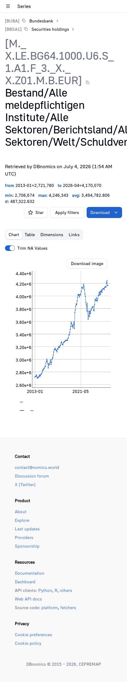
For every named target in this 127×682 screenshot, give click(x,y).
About (21, 511)
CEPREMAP (90, 664)
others (66, 590)
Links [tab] (74, 234)
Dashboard (25, 581)
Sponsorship (27, 546)
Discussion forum (32, 475)
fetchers (68, 607)
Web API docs (28, 598)
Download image (87, 263)
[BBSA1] (13, 29)
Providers (24, 537)
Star (39, 212)
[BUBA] (12, 20)
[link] (29, 21)
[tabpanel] (63, 335)
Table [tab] (30, 234)
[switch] (10, 248)
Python (45, 590)
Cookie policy (28, 643)
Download (100, 212)
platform (49, 607)
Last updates (27, 528)
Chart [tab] (14, 234)
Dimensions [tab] (51, 234)
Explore (22, 520)
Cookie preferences (33, 634)
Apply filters (67, 212)
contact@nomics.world (37, 467)
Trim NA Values (32, 248)
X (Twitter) (25, 484)
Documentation (29, 573)
